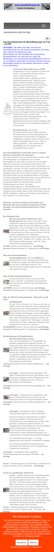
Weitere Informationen (20, 547)
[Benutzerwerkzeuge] (47, 38)
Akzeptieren (21, 542)
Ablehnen (33, 542)
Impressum (37, 547)
